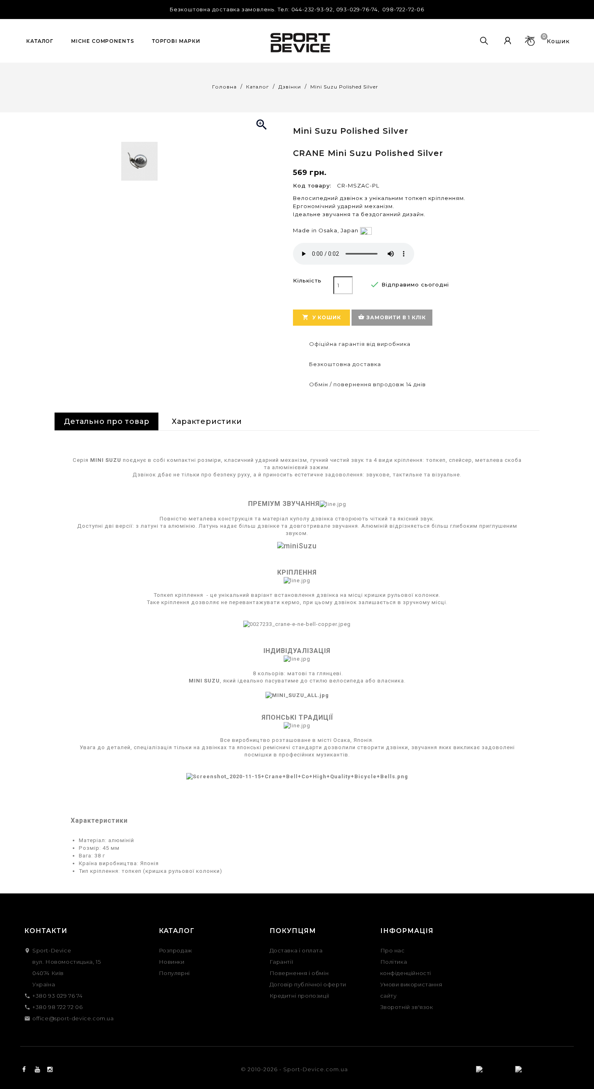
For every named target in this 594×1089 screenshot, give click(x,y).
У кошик (321, 317)
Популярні (174, 973)
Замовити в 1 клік (392, 317)
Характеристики (207, 421)
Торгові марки (176, 41)
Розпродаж (175, 950)
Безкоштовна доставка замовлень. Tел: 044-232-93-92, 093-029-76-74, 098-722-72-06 (297, 9)
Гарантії (281, 961)
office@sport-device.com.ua (73, 1018)
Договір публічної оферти (308, 984)
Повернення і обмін (299, 973)
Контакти (45, 931)
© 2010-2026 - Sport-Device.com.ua (294, 1069)
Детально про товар (106, 421)
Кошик (557, 40)
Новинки (172, 961)
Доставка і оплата (296, 950)
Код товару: (312, 185)
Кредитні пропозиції (299, 995)
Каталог (39, 41)
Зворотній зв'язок (406, 1007)
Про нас (392, 950)
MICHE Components (102, 41)
